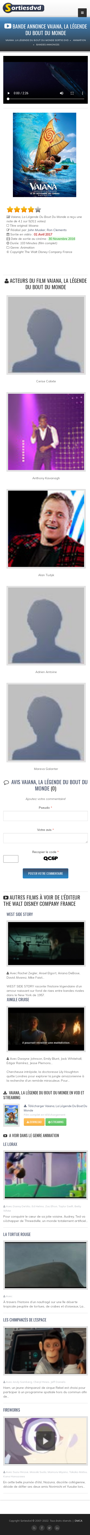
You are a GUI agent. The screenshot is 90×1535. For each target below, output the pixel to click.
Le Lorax (10, 1144)
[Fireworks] (45, 1443)
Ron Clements (57, 230)
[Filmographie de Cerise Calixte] (46, 337)
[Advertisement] (32, 265)
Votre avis (45, 830)
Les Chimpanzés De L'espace (24, 1320)
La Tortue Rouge (17, 1234)
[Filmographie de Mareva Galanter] (46, 725)
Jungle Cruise (18, 999)
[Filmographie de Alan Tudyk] (46, 531)
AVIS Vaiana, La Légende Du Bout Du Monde (49, 785)
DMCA (78, 1520)
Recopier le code (45, 852)
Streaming (57, 1122)
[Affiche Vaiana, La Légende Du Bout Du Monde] (44, 155)
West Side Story (20, 914)
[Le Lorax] (45, 1177)
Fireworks (11, 1410)
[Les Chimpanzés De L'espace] (45, 1353)
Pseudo (45, 808)
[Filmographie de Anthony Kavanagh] (46, 434)
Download (35, 1122)
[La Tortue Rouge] (45, 1267)
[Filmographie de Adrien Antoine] (46, 628)
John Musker (36, 230)
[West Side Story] (46, 945)
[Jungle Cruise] (46, 1031)
